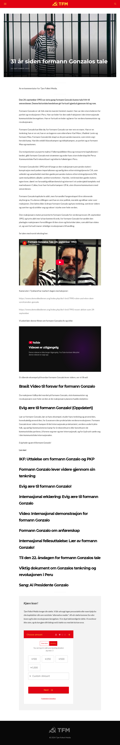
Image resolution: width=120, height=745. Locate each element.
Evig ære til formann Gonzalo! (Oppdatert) (56, 408)
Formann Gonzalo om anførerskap (49, 530)
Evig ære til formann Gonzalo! (45, 486)
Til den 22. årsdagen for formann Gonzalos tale (59, 557)
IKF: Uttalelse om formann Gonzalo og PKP (56, 459)
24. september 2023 (20, 68)
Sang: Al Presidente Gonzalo (43, 585)
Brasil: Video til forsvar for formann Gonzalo (57, 386)
